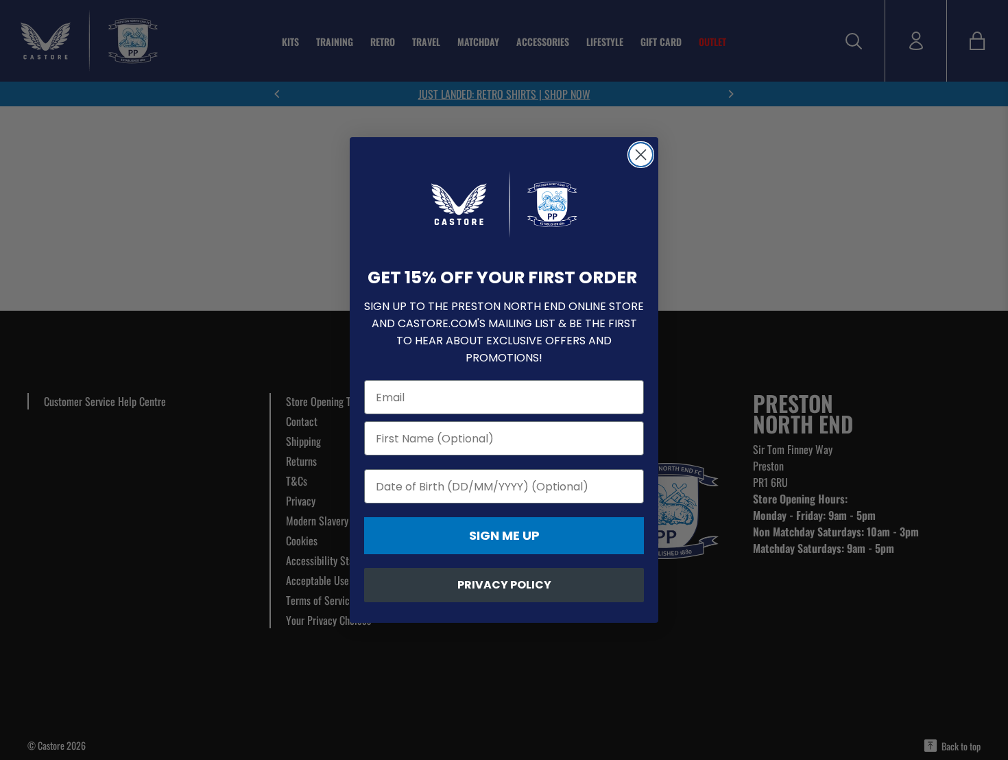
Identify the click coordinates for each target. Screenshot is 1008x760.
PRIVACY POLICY (504, 585)
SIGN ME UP (504, 535)
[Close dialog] (641, 155)
